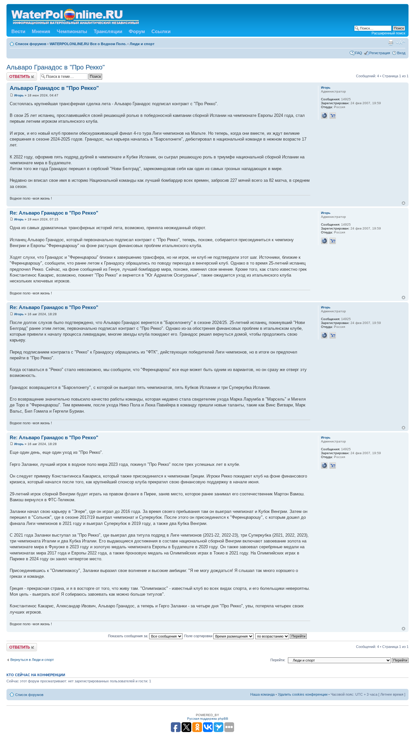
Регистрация (379, 53)
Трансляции (108, 31)
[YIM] (332, 115)
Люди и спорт (142, 44)
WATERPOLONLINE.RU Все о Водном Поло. (88, 44)
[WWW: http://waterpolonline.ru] (324, 115)
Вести (18, 31)
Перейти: (277, 660)
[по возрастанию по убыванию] (281, 636)
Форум (137, 31)
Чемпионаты (72, 31)
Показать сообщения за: (128, 636)
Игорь (19, 95)
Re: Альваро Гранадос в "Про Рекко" (54, 213)
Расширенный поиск (388, 33)
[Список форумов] (75, 15)
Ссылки (161, 31)
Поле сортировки (198, 636)
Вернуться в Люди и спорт (32, 660)
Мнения (41, 31)
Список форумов (30, 44)
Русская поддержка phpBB (207, 718)
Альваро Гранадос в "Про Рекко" (55, 67)
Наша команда (262, 694)
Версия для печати (390, 42)
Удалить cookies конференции (302, 694)
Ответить (14, 74)
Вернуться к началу (403, 203)
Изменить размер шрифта (400, 42)
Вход (401, 53)
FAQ (358, 53)
